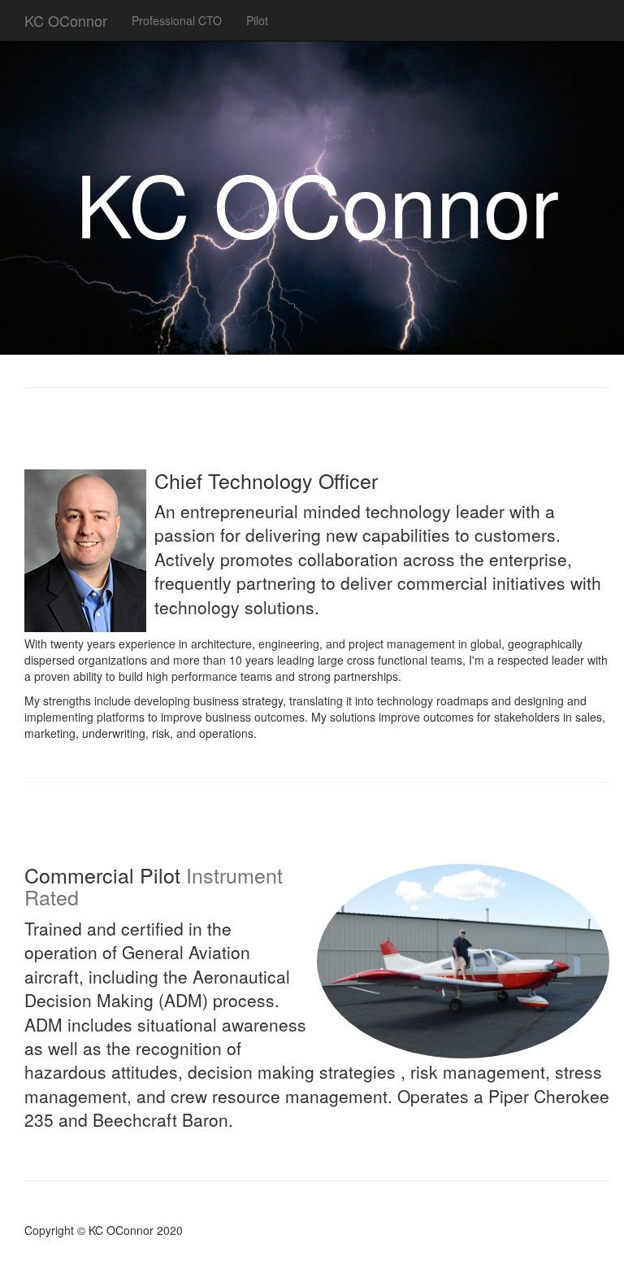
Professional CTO (177, 20)
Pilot (257, 20)
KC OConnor (65, 20)
